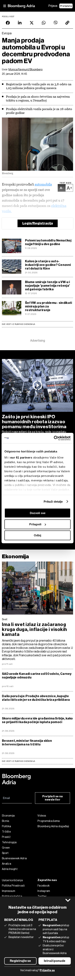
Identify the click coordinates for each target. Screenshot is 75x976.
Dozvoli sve (37, 513)
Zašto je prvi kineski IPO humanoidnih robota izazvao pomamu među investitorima (34, 421)
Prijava (52, 6)
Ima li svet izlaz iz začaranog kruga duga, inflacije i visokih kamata (34, 629)
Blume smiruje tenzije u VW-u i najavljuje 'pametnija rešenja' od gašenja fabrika (47, 285)
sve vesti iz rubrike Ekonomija (18, 761)
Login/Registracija (37, 223)
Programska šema (49, 820)
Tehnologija (9, 842)
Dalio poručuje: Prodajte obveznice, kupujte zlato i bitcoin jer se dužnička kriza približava (36, 698)
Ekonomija (15, 556)
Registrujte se (20, 961)
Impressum (8, 890)
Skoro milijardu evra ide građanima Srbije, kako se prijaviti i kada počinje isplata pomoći (37, 720)
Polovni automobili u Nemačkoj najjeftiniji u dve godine (48, 242)
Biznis (5, 820)
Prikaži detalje (53, 501)
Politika (6, 826)
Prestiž (6, 836)
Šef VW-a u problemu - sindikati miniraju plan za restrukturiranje (48, 306)
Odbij (37, 535)
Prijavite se (47, 970)
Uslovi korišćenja (12, 880)
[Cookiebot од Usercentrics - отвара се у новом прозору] (54, 438)
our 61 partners (21, 457)
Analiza (6, 863)
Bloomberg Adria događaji (53, 826)
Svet (4, 619)
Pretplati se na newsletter (52, 798)
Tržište (6, 831)
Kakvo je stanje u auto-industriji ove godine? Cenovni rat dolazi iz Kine (48, 264)
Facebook (44, 885)
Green (6, 847)
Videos (42, 815)
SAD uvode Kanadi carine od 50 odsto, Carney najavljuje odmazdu (37, 675)
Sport (5, 853)
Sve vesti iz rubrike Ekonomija (18, 324)
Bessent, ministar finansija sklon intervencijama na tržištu (27, 742)
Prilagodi (35, 524)
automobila (43, 184)
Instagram (44, 890)
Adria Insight (10, 869)
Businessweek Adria (14, 858)
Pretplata (66, 6)
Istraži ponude (54, 961)
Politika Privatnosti (13, 885)
